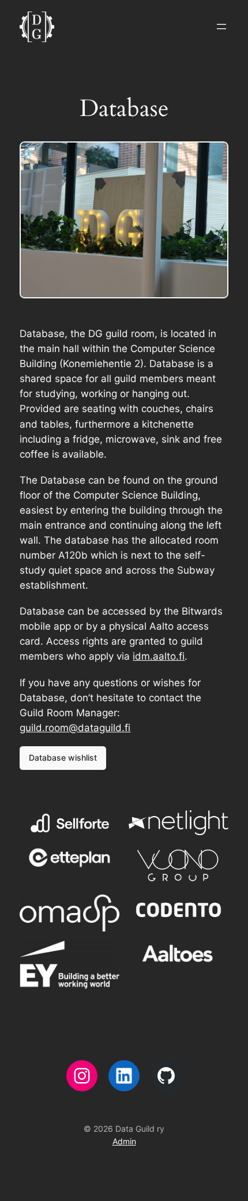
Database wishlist (63, 757)
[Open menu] (221, 26)
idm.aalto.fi (159, 656)
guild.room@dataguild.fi (75, 728)
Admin (124, 1141)
